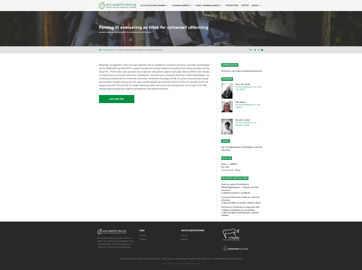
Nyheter (245, 5)
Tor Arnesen (245, 193)
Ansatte (184, 239)
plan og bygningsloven (231, 147)
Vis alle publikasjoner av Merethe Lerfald (246, 123)
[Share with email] (262, 50)
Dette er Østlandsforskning (153, 5)
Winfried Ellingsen (230, 193)
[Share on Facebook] (258, 50)
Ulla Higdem (131, 32)
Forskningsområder (180, 5)
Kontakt (255, 5)
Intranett (142, 239)
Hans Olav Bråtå (120, 32)
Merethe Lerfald (144, 32)
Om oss (184, 235)
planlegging (247, 147)
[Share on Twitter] (255, 50)
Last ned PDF (116, 99)
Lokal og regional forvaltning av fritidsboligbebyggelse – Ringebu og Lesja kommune (239, 187)
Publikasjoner (232, 5)
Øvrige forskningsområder (207, 5)
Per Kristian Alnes (243, 213)
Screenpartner (177, 263)
